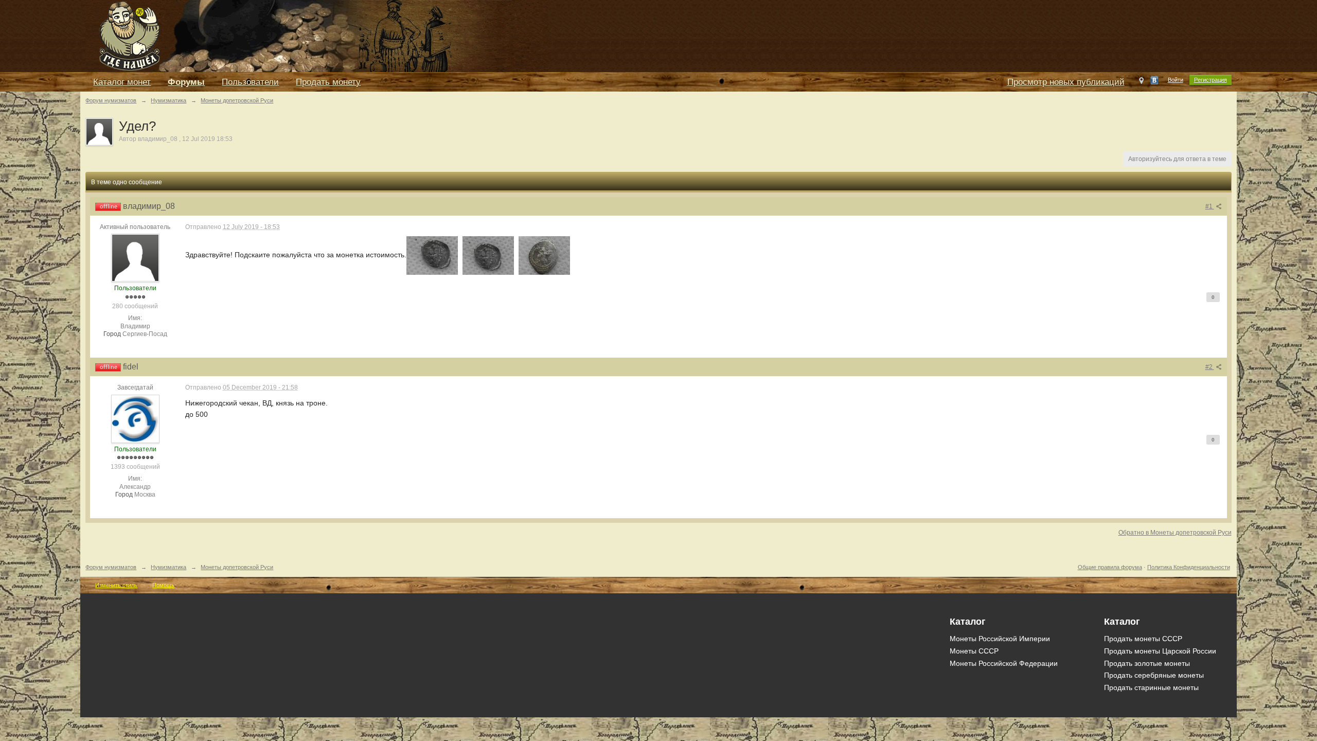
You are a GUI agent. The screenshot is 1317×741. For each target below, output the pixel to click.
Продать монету (328, 82)
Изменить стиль (116, 585)
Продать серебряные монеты (1154, 675)
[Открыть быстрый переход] (1141, 83)
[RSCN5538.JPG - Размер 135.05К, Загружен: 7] (432, 255)
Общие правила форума (1110, 567)
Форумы (186, 82)
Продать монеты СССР (1143, 638)
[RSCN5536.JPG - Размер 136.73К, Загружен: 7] (544, 255)
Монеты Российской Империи (1000, 638)
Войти (1175, 80)
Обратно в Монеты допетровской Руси (1175, 532)
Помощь (163, 585)
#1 (1209, 206)
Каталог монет (122, 82)
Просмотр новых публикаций (1066, 82)
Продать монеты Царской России (1160, 651)
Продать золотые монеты (1147, 663)
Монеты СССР (974, 651)
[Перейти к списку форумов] (316, 35)
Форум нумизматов (110, 567)
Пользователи (250, 82)
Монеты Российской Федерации (1004, 663)
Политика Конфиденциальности (1188, 567)
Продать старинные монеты (1151, 687)
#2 (1209, 366)
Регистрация (1210, 80)
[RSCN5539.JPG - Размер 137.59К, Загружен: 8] (488, 255)
